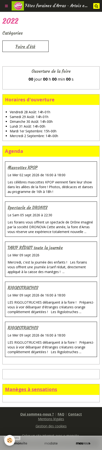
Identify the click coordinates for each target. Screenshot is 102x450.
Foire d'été (25, 46)
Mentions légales (51, 419)
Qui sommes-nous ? (37, 414)
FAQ (61, 414)
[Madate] (51, 443)
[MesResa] (83, 443)
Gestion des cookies (51, 426)
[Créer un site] (19, 443)
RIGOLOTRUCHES (23, 287)
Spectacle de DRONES (27, 207)
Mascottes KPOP (22, 167)
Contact (75, 414)
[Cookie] (9, 440)
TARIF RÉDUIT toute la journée (35, 247)
